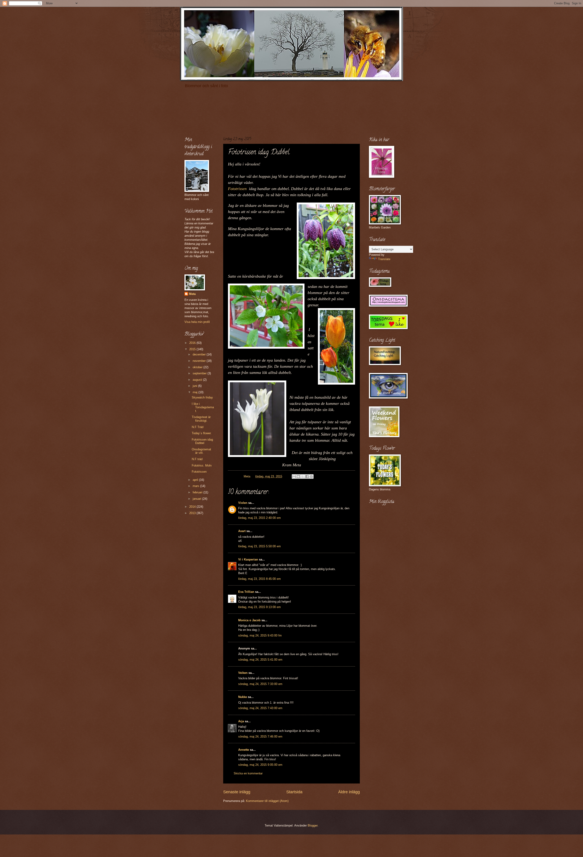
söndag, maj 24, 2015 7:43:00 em (260, 708)
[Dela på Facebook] (307, 476)
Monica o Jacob (249, 620)
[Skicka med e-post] (294, 476)
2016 (193, 343)
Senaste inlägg (236, 792)
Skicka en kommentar (248, 773)
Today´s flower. (202, 433)
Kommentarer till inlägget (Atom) (267, 801)
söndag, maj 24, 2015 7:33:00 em (260, 684)
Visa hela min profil (197, 322)
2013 (193, 513)
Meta (192, 294)
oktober (198, 367)
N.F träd (197, 459)
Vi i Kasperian (248, 559)
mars (196, 486)
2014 (193, 506)
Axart (241, 531)
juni (195, 386)
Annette (243, 749)
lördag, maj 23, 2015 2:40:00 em (259, 518)
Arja (241, 721)
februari (198, 492)
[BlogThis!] (298, 476)
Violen (242, 503)
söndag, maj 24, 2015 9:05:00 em (260, 764)
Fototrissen (238, 188)
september (200, 373)
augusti (198, 379)
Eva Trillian (246, 591)
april (196, 480)
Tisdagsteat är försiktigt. (201, 418)
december (200, 354)
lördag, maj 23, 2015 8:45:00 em (259, 579)
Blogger (312, 825)
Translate (384, 259)
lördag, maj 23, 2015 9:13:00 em (259, 607)
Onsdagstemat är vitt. (201, 451)
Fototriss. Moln (202, 465)
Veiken (243, 672)
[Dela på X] (302, 476)
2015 (193, 349)
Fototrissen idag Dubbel (202, 441)
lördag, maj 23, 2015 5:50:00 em (259, 546)
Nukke (242, 697)
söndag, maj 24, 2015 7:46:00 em (260, 736)
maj (195, 392)
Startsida (294, 792)
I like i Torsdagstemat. (203, 407)
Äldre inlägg (349, 792)
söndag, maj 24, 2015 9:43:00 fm (260, 635)
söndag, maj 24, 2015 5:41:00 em (260, 659)
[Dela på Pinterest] (311, 476)
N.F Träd (197, 427)
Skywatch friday (202, 397)
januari (197, 498)
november (200, 361)
